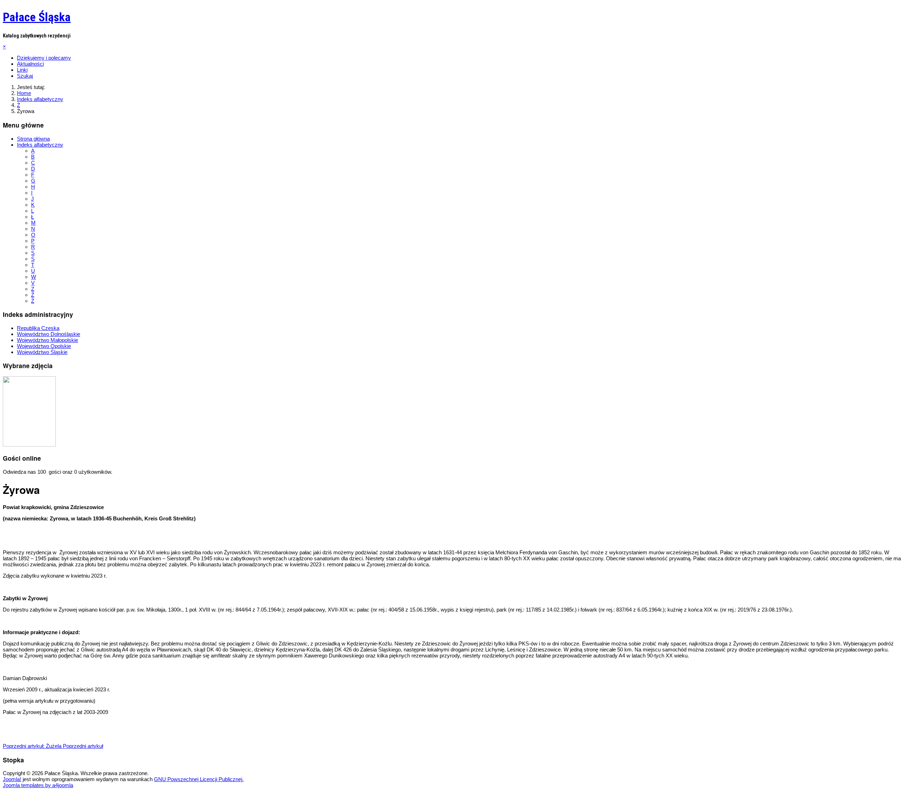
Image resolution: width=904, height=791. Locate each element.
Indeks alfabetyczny (40, 145)
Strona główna (33, 139)
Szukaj (25, 76)
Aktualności (30, 64)
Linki (22, 70)
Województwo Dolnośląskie (48, 334)
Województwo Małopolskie (47, 340)
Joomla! (12, 779)
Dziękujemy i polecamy (44, 58)
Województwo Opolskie (44, 346)
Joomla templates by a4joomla (38, 785)
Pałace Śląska (37, 17)
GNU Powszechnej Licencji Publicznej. (199, 779)
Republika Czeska (38, 328)
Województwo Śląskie (42, 352)
